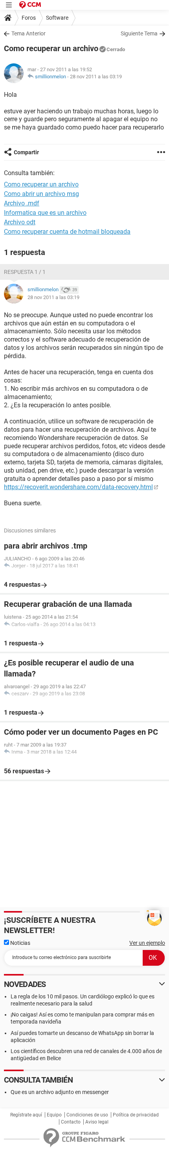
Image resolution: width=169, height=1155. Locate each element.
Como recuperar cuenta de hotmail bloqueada (67, 231)
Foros (29, 18)
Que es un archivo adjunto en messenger (60, 1092)
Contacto (71, 1122)
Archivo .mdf (21, 203)
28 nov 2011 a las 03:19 (96, 76)
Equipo (54, 1115)
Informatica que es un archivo (45, 212)
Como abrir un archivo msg (41, 194)
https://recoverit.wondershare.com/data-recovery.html (78, 487)
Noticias (19, 943)
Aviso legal (96, 1122)
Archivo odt (19, 222)
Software (57, 18)
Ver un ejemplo (147, 943)
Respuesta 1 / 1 (25, 272)
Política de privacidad (136, 1115)
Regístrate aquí (26, 1115)
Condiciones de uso (87, 1115)
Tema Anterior (28, 33)
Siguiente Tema (139, 33)
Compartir (26, 152)
